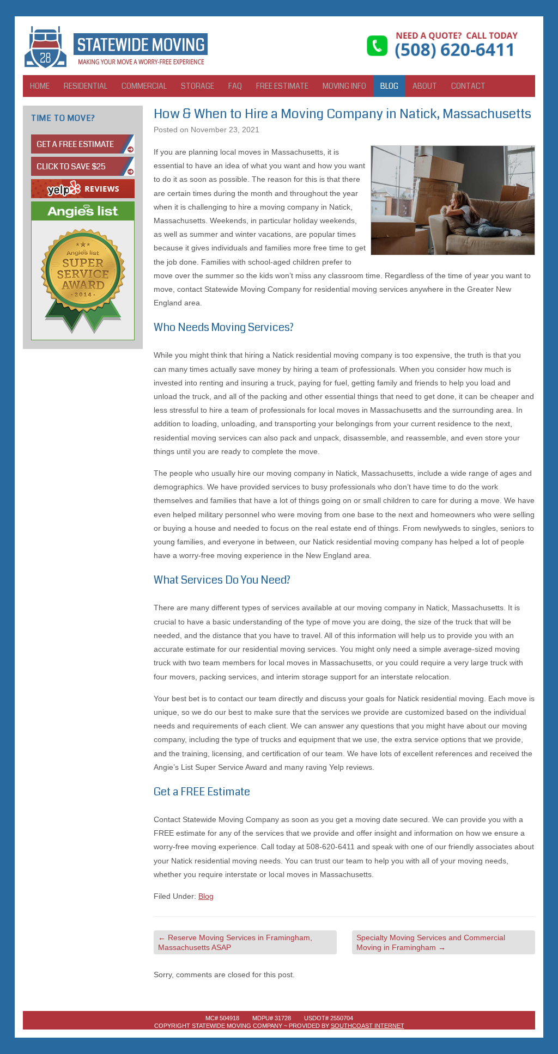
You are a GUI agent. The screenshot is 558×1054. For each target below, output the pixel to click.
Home (40, 86)
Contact (468, 86)
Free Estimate (282, 86)
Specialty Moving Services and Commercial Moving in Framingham (430, 942)
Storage (197, 86)
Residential (85, 86)
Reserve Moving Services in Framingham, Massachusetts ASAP (235, 942)
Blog (389, 86)
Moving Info (344, 86)
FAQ (235, 86)
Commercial (144, 86)
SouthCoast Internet (367, 1025)
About (425, 86)
